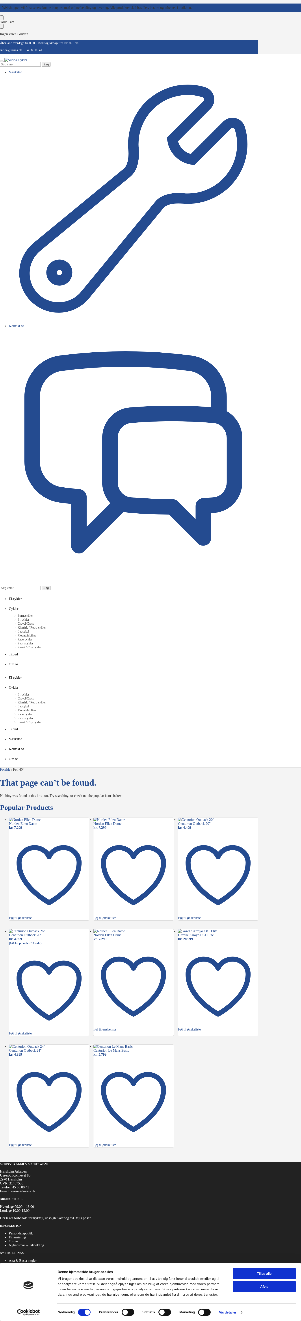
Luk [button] (195, 7)
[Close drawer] (2, 26)
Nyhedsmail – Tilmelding (26, 1245)
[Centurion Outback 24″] (49, 1047)
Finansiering (17, 1237)
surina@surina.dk (11, 50)
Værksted (15, 72)
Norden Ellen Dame (23, 823)
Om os (13, 1241)
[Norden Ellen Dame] (49, 820)
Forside (5, 769)
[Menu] (2, 61)
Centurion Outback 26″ (25, 935)
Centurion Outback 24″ (25, 1050)
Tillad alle (264, 1273)
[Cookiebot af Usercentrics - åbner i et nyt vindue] (28, 1312)
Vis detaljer (227, 1312)
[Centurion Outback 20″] (218, 820)
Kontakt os (16, 326)
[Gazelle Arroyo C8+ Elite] (218, 931)
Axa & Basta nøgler (23, 1260)
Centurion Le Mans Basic (111, 1050)
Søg (46, 64)
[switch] (128, 1312)
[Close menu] (2, 17)
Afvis (264, 1286)
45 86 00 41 (34, 50)
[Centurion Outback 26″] (49, 931)
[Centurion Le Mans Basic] (133, 1047)
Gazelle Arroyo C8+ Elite (196, 935)
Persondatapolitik (21, 1233)
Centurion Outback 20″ (194, 823)
